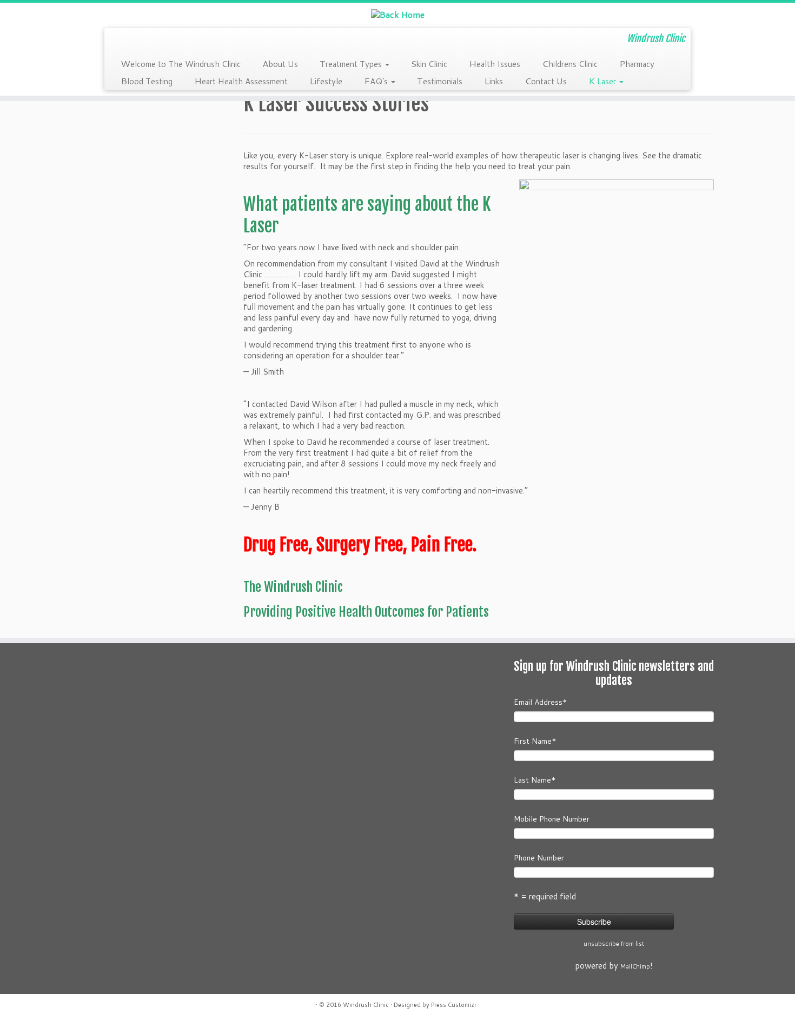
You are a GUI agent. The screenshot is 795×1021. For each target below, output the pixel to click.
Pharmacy (636, 63)
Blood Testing (147, 80)
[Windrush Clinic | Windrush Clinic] (397, 14)
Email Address (540, 702)
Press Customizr (453, 1004)
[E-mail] (120, 38)
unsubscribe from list (614, 943)
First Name (535, 741)
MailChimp (635, 966)
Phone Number (539, 857)
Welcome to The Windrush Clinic (181, 63)
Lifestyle (325, 80)
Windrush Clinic (366, 1004)
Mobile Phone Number (551, 818)
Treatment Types (352, 63)
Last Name (535, 780)
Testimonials (439, 80)
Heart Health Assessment (241, 80)
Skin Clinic (429, 63)
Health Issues (494, 63)
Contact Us (546, 80)
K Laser (603, 80)
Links (493, 80)
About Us (280, 63)
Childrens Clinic (570, 63)
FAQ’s (377, 80)
